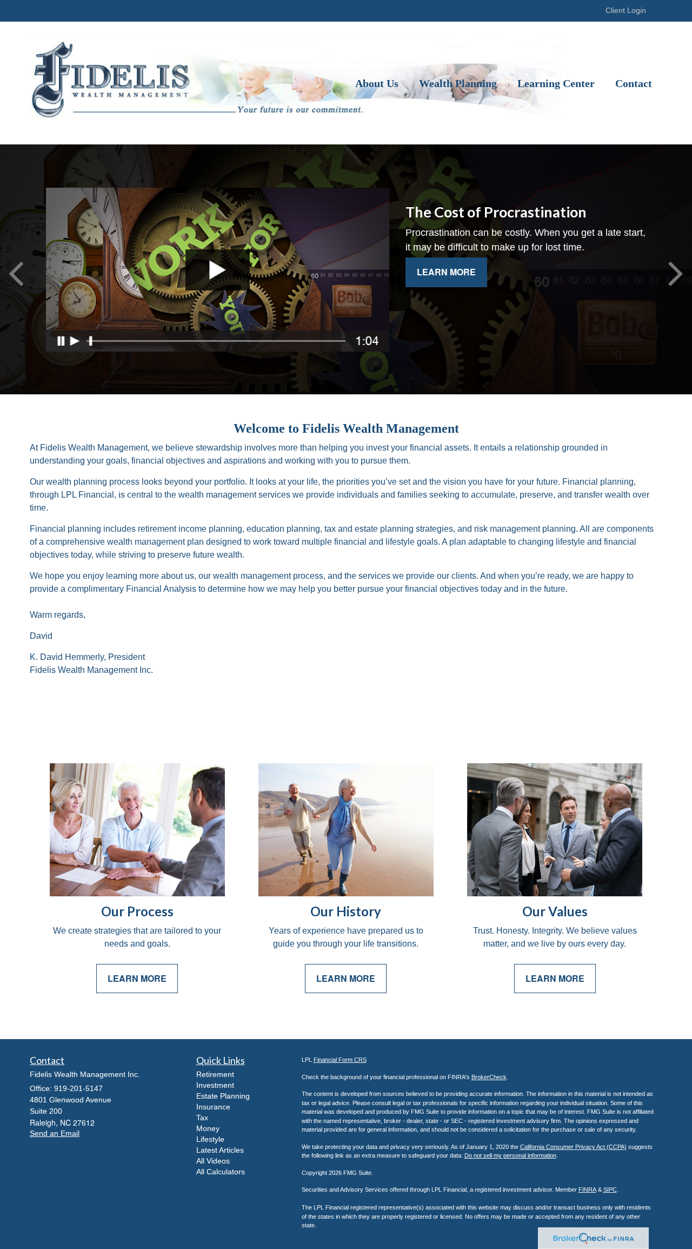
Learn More (446, 272)
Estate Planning (223, 1096)
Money (207, 1128)
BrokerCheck (489, 1077)
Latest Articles (220, 1150)
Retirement (215, 1074)
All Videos (213, 1161)
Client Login (626, 10)
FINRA (587, 1189)
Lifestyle (210, 1139)
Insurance (213, 1106)
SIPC (610, 1189)
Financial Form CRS (340, 1059)
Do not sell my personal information (510, 1155)
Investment (215, 1085)
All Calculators (220, 1171)
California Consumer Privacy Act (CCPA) (573, 1147)
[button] (377, 83)
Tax (202, 1117)
